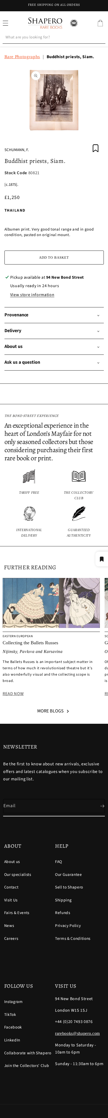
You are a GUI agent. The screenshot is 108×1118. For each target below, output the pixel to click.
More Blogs (50, 711)
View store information (32, 295)
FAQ (58, 862)
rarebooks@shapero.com (77, 1033)
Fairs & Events (16, 913)
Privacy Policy (68, 926)
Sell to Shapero (69, 887)
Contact (11, 887)
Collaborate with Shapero (27, 1053)
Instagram (13, 1002)
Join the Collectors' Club (26, 1066)
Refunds (62, 913)
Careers (11, 938)
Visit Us (11, 900)
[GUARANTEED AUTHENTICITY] (79, 522)
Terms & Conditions (72, 938)
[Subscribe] (98, 806)
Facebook (13, 1027)
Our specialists (17, 874)
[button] (100, 23)
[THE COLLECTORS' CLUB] (79, 485)
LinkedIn (12, 1040)
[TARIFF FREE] (29, 485)
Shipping (63, 900)
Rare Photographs (22, 56)
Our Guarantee (68, 874)
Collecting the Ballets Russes (30, 642)
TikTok (10, 1014)
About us (12, 862)
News (9, 926)
